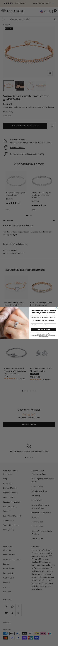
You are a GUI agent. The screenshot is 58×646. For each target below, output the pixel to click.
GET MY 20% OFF (43, 329)
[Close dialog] (56, 308)
